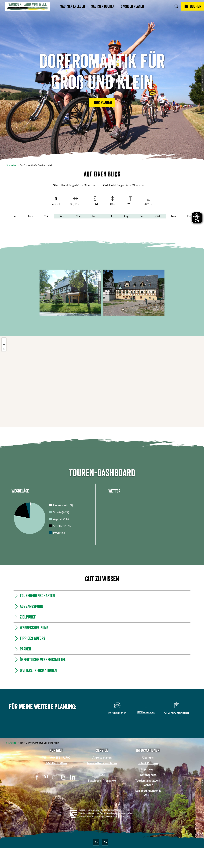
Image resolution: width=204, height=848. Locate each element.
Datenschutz (148, 774)
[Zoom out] (4, 344)
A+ (105, 842)
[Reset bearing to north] (4, 349)
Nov (173, 216)
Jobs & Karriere (148, 763)
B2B (102, 774)
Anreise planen (102, 757)
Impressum (148, 769)
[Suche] (176, 6)
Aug (126, 216)
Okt (157, 216)
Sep (142, 216)
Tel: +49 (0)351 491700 (56, 757)
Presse (102, 769)
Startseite (11, 165)
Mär (46, 216)
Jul (110, 216)
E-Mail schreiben (56, 763)
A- (96, 842)
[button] (102, 102)
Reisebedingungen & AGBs (148, 793)
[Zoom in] (4, 340)
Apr (62, 216)
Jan (14, 216)
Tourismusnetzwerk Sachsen (147, 783)
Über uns (148, 757)
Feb (30, 216)
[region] (102, 381)
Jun (94, 216)
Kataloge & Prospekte (102, 780)
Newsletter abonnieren (102, 763)
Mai (78, 216)
